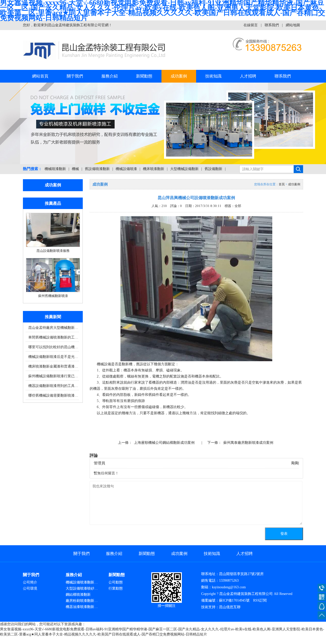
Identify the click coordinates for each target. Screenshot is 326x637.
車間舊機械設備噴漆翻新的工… (53, 337)
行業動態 (115, 588)
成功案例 (179, 76)
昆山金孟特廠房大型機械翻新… (53, 328)
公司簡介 (30, 582)
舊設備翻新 (213, 169)
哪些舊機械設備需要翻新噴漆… (53, 395)
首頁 (282, 184)
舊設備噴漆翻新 (97, 169)
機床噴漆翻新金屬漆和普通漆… (53, 366)
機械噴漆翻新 (55, 169)
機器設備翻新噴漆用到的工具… (53, 386)
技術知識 (213, 76)
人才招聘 (248, 76)
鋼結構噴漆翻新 (78, 594)
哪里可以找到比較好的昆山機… (53, 347)
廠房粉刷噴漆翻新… (82, 601)
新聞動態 (144, 76)
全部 (238, 206)
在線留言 (250, 25)
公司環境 (30, 588)
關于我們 (75, 76)
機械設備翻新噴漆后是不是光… (53, 357)
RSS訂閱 (260, 600)
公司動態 (115, 582)
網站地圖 (293, 25)
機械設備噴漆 (126, 169)
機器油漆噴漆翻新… (82, 607)
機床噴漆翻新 (153, 169)
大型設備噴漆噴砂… (82, 588)
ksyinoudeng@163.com (229, 587)
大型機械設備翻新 (184, 169)
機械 (75, 169)
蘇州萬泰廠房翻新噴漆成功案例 (248, 443)
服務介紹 (109, 76)
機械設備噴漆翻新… (82, 582)
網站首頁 (40, 76)
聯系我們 (272, 25)
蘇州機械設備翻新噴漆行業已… (53, 376)
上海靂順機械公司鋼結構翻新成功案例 (164, 443)
